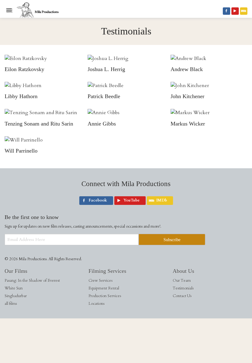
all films (11, 303)
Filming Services (107, 271)
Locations (96, 303)
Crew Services (100, 280)
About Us (183, 271)
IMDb (243, 11)
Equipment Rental (104, 288)
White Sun (14, 288)
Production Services (105, 296)
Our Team (182, 280)
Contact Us (182, 296)
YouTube (235, 11)
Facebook (226, 11)
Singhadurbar (16, 296)
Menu (9, 10)
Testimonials (183, 288)
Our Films (16, 271)
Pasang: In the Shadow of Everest (32, 280)
